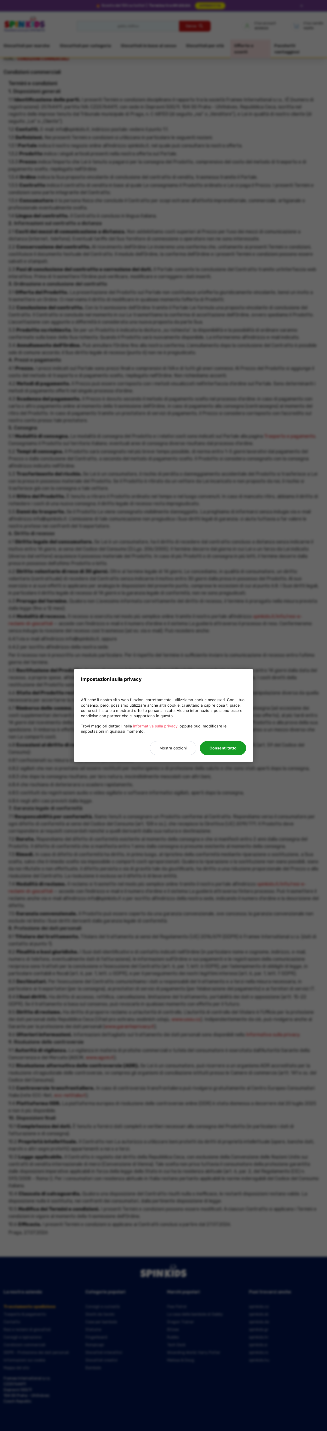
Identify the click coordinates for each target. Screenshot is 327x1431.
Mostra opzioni (173, 748)
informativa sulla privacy (155, 726)
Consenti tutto (223, 748)
